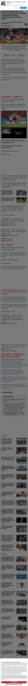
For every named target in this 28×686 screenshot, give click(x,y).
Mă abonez (23, 8)
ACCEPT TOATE (14, 682)
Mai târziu (15, 8)
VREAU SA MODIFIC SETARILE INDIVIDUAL (14, 684)
